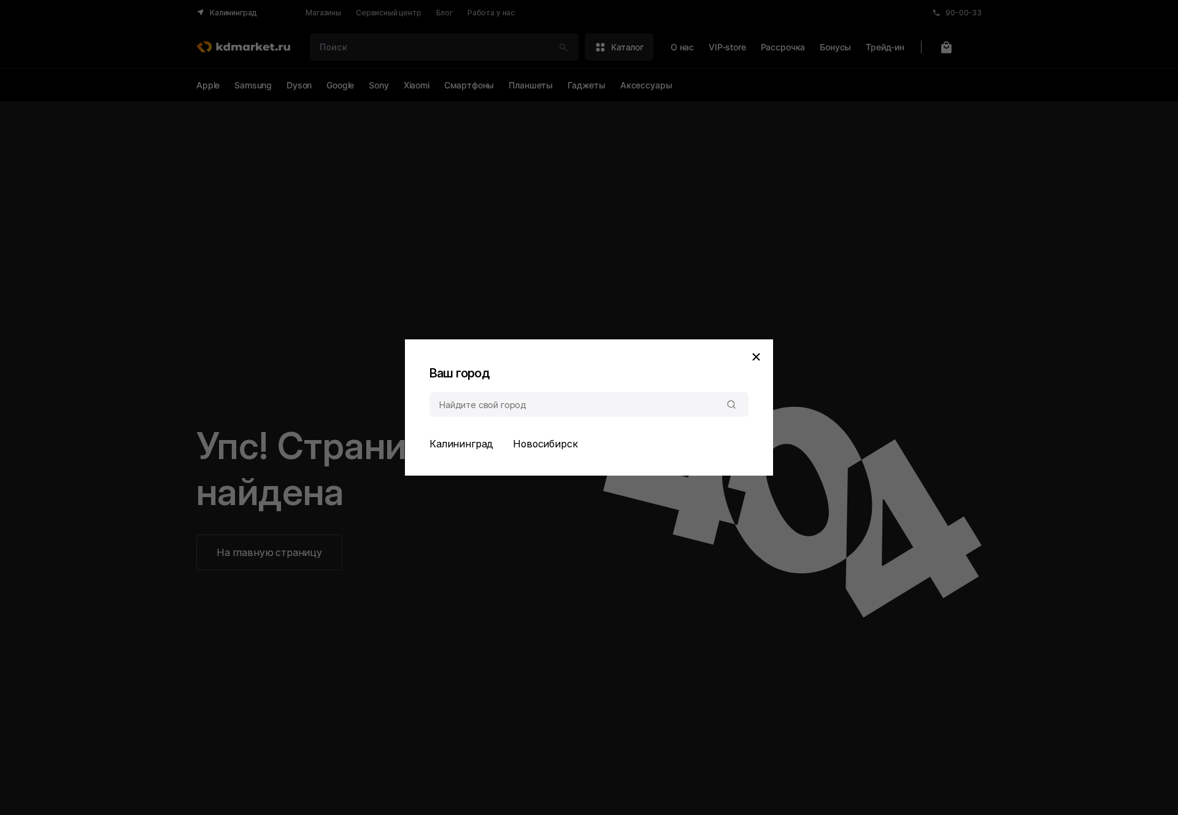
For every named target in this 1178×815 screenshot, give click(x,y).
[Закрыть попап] (756, 356)
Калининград (461, 444)
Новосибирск (545, 444)
